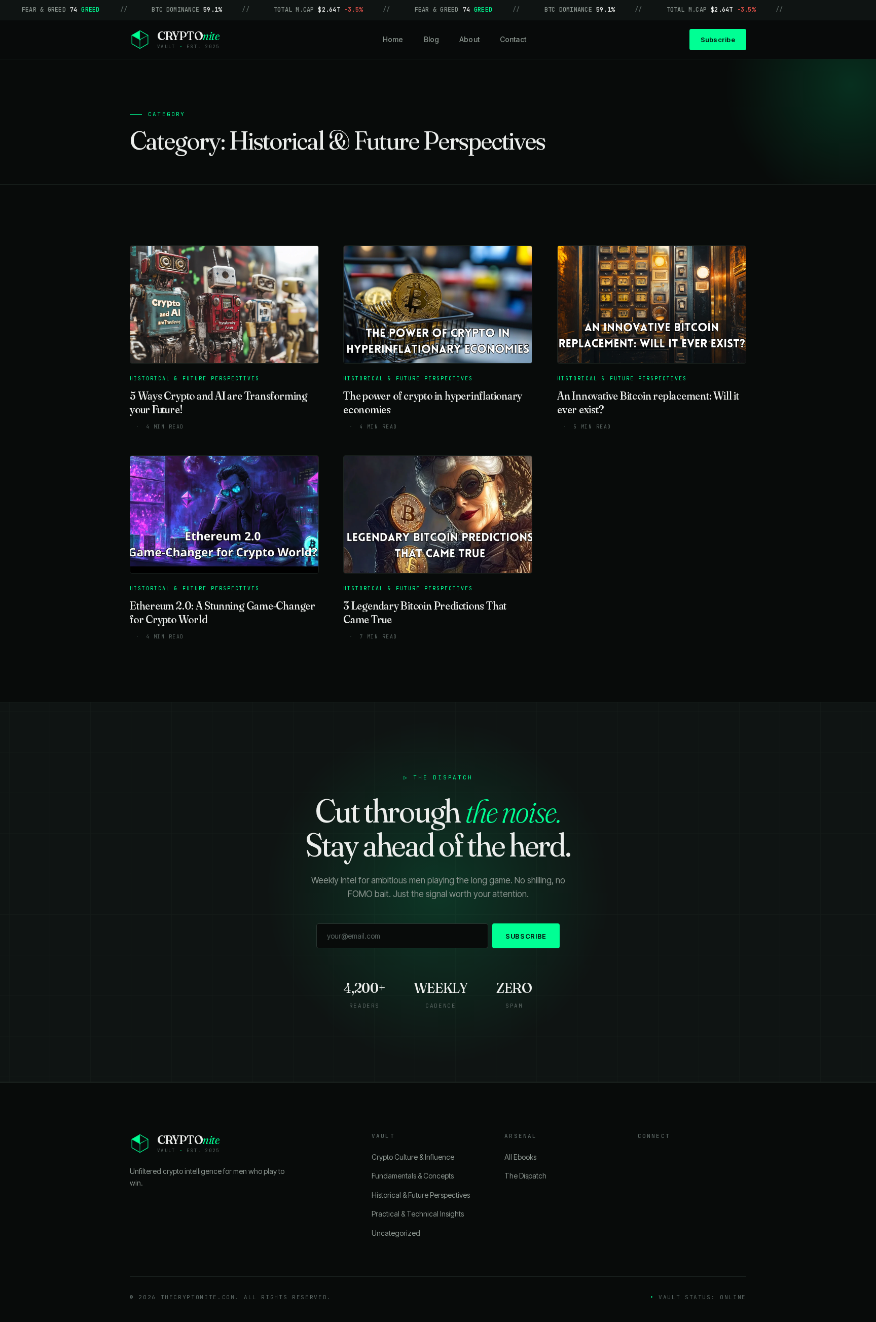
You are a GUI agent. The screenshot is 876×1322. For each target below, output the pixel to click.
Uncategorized (396, 1233)
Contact (513, 39)
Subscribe (718, 39)
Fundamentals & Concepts (413, 1175)
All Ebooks (520, 1157)
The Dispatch (525, 1175)
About (469, 39)
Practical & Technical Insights (418, 1213)
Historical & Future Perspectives (421, 1195)
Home (393, 39)
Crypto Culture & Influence (413, 1157)
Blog (432, 39)
